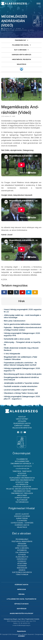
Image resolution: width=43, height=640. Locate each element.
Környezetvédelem (22, 498)
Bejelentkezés (21, 631)
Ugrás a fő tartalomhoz (37, 0)
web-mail (21, 594)
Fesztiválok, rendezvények (22, 541)
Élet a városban (20, 50)
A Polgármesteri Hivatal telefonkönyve (21, 599)
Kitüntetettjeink (22, 482)
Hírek (18, 28)
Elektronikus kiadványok (22, 572)
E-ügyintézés (22, 520)
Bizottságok (22, 475)
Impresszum (21, 589)
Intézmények (22, 550)
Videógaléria (22, 546)
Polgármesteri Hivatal (20, 45)
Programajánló (22, 539)
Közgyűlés (22, 473)
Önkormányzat (20, 40)
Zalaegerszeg (14, 3)
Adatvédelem (21, 608)
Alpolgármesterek (22, 461)
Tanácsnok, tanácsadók (22, 471)
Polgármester (22, 459)
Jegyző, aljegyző (22, 514)
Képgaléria (22, 421)
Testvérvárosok (22, 502)
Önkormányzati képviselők (20, 463)
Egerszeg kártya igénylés (21, 54)
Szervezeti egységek (22, 516)
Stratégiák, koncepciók (22, 486)
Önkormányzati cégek (22, 491)
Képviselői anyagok (21, 604)
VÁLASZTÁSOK (21, 64)
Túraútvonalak (22, 574)
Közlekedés (22, 565)
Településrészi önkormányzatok (22, 478)
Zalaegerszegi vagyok (22, 423)
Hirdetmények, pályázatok (21, 59)
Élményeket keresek (22, 425)
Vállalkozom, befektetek (22, 428)
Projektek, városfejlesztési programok (22, 489)
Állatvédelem (22, 500)
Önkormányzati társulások (22, 493)
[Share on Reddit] (22, 292)
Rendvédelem (22, 568)
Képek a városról (22, 548)
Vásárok (22, 570)
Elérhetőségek (22, 518)
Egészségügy (22, 559)
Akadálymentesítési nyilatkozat (21, 613)
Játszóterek (22, 563)
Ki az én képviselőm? (22, 468)
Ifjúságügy (22, 561)
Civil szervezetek (22, 552)
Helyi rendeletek (22, 484)
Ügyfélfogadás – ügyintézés (22, 523)
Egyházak (22, 554)
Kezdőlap (7, 28)
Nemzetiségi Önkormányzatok (22, 480)
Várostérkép (22, 495)
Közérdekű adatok (22, 525)
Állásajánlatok (22, 557)
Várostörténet (22, 419)
